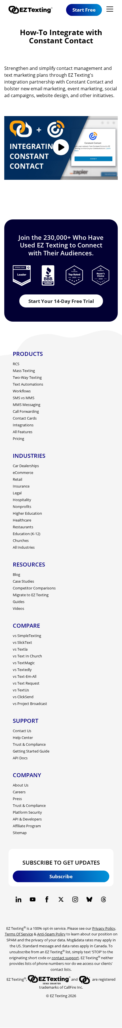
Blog (16, 574)
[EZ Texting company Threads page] (103, 899)
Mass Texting (24, 370)
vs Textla (20, 649)
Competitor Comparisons (34, 588)
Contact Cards (25, 418)
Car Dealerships (26, 465)
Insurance (21, 486)
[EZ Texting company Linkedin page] (18, 899)
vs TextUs (21, 690)
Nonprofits (22, 506)
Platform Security (27, 812)
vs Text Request (26, 683)
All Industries (24, 547)
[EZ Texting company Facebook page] (47, 899)
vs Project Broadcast (30, 703)
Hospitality (22, 499)
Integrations (23, 425)
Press (17, 798)
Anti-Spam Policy (51, 934)
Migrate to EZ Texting (31, 594)
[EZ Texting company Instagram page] (75, 899)
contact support (65, 957)
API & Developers (27, 819)
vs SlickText (22, 642)
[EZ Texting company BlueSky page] (89, 899)
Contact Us (22, 730)
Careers (19, 791)
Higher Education (27, 513)
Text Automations (28, 384)
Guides (18, 601)
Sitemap (20, 832)
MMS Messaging (26, 404)
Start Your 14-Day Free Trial (61, 301)
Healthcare (22, 520)
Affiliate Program (27, 825)
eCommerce (23, 472)
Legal (17, 492)
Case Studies (23, 581)
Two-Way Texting (27, 377)
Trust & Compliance (29, 744)
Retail (17, 479)
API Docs (20, 757)
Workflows (22, 391)
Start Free (84, 10)
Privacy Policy (103, 928)
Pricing (18, 438)
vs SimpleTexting (27, 635)
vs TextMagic (24, 662)
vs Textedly (22, 669)
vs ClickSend (23, 696)
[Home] (33, 9)
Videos (18, 608)
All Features (22, 431)
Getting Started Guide (31, 751)
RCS (16, 363)
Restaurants (23, 526)
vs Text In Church (27, 656)
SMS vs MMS (23, 397)
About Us (20, 785)
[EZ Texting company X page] (61, 899)
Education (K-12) (26, 533)
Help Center (23, 737)
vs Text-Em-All (24, 676)
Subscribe (61, 876)
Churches (21, 540)
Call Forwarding (26, 411)
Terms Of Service (19, 934)
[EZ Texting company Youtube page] (32, 899)
